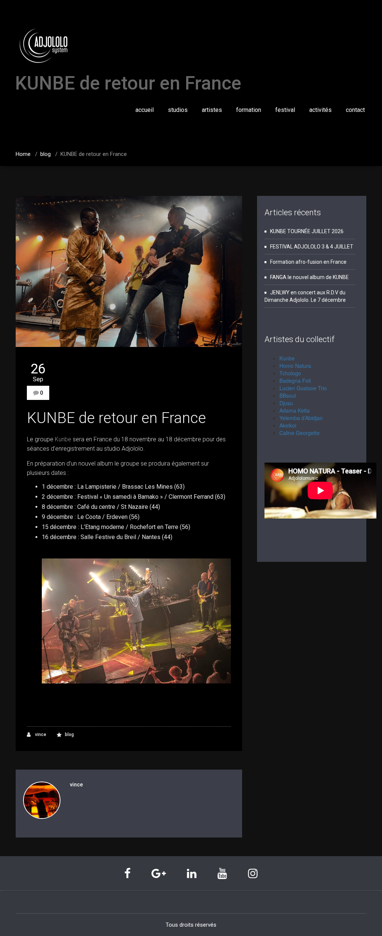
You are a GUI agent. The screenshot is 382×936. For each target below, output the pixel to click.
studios (178, 109)
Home (23, 154)
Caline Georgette (299, 432)
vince (40, 734)
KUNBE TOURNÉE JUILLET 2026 (307, 231)
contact (355, 109)
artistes (212, 109)
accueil (144, 109)
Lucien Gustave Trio (303, 388)
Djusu (286, 403)
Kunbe (64, 439)
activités (320, 109)
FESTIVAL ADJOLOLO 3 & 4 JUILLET (311, 247)
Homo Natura (295, 365)
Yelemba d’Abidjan (301, 418)
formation (248, 109)
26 (38, 372)
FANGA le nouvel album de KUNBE (309, 277)
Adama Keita (294, 410)
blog (45, 154)
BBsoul (287, 395)
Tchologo (290, 373)
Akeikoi (287, 425)
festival (285, 109)
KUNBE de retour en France (116, 418)
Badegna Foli (295, 380)
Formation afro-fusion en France (308, 262)
